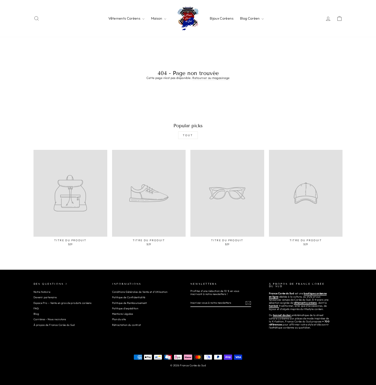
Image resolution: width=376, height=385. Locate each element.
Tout (188, 135)
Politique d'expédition (125, 308)
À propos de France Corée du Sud (54, 324)
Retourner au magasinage (211, 78)
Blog (36, 313)
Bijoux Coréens (221, 18)
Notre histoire (42, 291)
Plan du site (119, 319)
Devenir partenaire (45, 297)
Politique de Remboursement (129, 303)
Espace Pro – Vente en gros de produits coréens (62, 303)
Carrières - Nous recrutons (50, 319)
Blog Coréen (250, 18)
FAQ (36, 308)
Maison (157, 18)
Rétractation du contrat (126, 324)
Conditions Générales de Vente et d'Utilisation (140, 291)
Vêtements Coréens (124, 18)
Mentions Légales (122, 313)
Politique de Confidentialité (128, 297)
